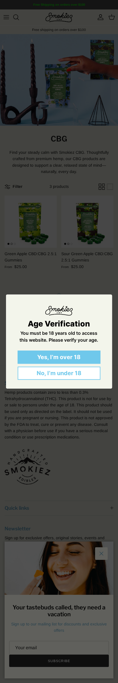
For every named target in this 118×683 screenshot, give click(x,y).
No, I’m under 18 (59, 373)
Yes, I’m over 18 (58, 357)
